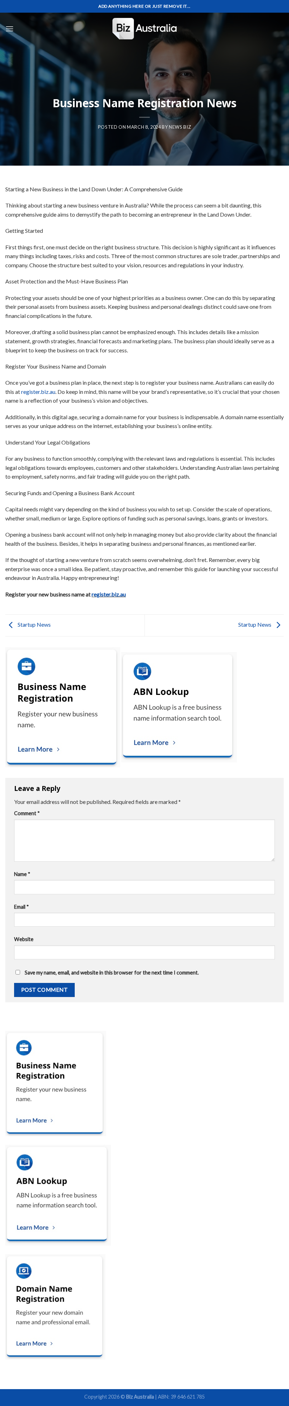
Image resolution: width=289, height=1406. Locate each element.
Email (21, 907)
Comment (27, 813)
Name (22, 874)
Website (23, 939)
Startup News (34, 624)
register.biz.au (38, 391)
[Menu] (9, 28)
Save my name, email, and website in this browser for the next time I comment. (112, 973)
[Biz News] (144, 29)
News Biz (180, 127)
